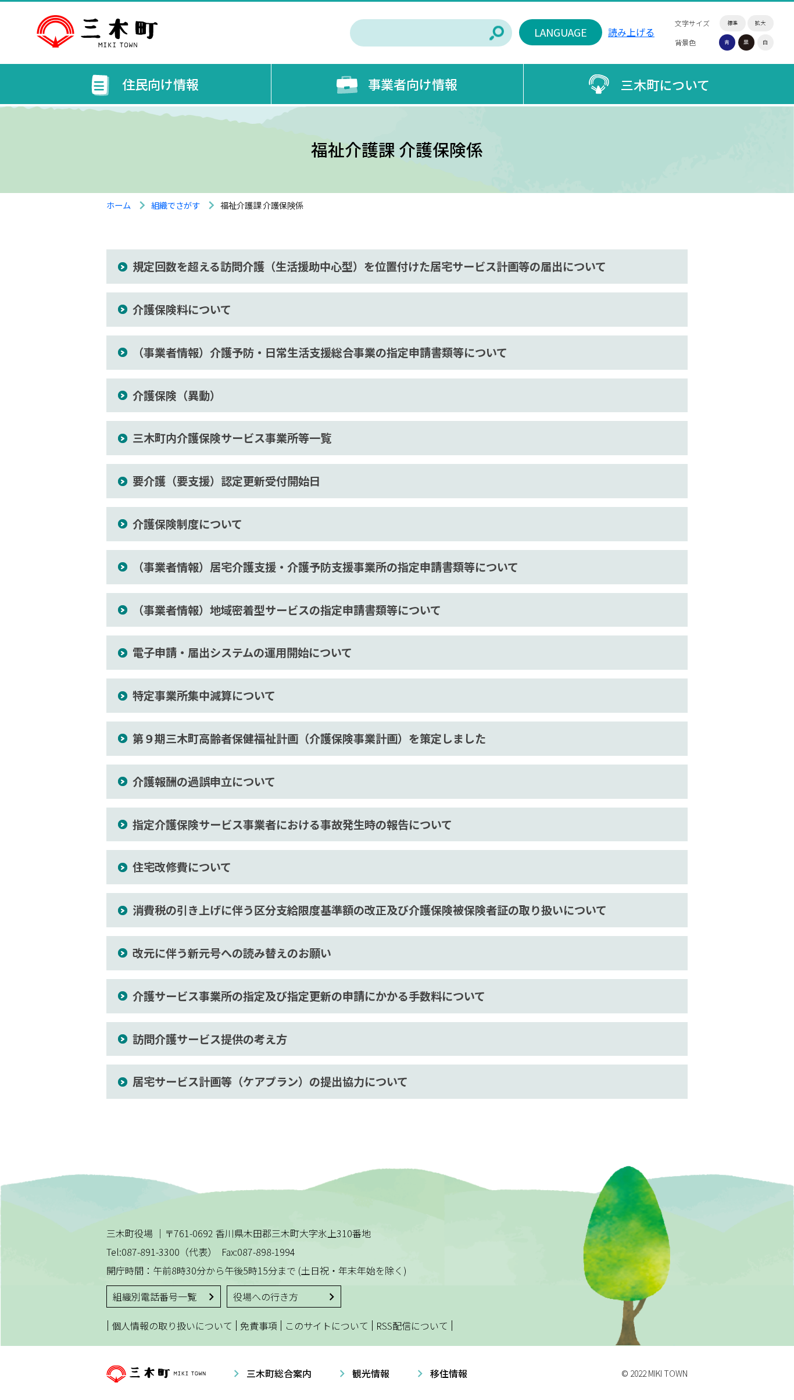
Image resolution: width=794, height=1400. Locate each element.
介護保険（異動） (177, 395)
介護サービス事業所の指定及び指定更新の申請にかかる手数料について (309, 996)
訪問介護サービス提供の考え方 (210, 1039)
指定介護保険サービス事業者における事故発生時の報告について (292, 824)
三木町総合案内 (279, 1373)
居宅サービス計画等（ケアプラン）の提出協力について (270, 1081)
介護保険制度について (187, 524)
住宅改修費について (182, 867)
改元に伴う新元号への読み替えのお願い (232, 953)
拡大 (760, 23)
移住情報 (448, 1373)
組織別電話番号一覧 (154, 1296)
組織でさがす (175, 205)
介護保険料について (182, 309)
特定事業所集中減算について (204, 695)
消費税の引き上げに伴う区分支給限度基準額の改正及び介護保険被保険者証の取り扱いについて (370, 910)
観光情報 (370, 1373)
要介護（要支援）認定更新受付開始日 (226, 481)
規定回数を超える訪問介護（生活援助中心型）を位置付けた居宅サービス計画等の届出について (369, 266)
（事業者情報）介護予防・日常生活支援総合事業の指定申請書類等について (320, 352)
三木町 (97, 32)
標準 (732, 23)
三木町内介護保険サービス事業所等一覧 (232, 438)
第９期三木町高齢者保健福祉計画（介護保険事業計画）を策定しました (309, 738)
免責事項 (258, 1325)
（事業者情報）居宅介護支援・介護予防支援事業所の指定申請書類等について (325, 567)
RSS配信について (412, 1325)
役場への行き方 (265, 1296)
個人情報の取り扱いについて (172, 1325)
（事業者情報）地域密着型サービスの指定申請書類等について (287, 610)
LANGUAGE (560, 32)
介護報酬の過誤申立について (204, 781)
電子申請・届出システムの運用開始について (242, 652)
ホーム (118, 205)
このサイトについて (327, 1325)
